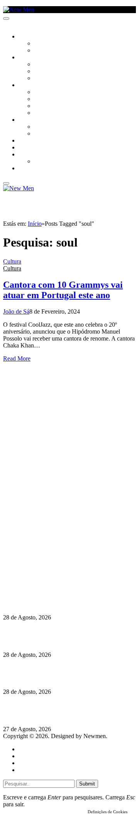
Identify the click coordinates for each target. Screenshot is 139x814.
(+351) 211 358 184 (55, 552)
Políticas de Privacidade (54, 573)
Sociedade (32, 37)
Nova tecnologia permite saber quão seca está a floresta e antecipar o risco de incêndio (64, 599)
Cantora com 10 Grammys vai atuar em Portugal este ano (63, 290)
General (28, 756)
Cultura (29, 57)
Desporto (30, 155)
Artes (41, 64)
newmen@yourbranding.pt (63, 545)
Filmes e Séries (52, 71)
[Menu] (6, 18)
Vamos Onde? (35, 120)
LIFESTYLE (30, 85)
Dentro (43, 127)
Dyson (42, 92)
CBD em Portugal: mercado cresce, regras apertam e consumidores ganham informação (62, 636)
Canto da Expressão (60, 51)
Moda (41, 99)
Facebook (43, 566)
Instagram (43, 559)
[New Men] (18, 9)
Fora (40, 134)
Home (26, 749)
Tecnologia (49, 113)
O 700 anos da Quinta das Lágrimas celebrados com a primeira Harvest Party (64, 673)
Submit (87, 784)
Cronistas (47, 44)
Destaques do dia (39, 770)
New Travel (33, 168)
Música (43, 78)
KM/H (25, 148)
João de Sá (16, 311)
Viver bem (46, 106)
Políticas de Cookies (50, 580)
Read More (17, 358)
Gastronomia (36, 141)
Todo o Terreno (54, 161)
